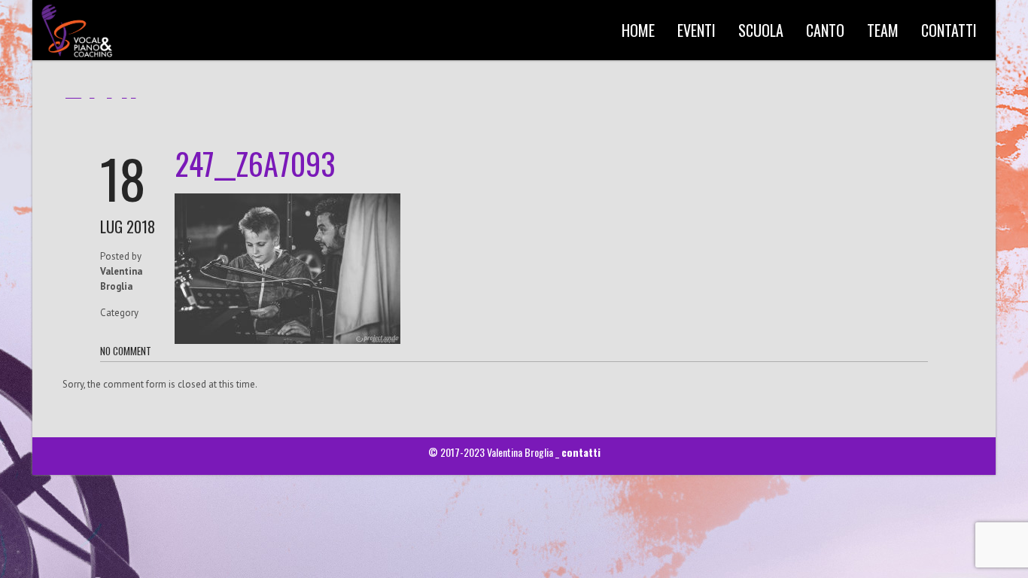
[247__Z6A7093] (287, 340)
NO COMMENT (125, 350)
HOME (638, 30)
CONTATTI (949, 30)
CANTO (825, 30)
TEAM (883, 30)
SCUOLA (760, 30)
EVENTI (696, 30)
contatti (581, 452)
